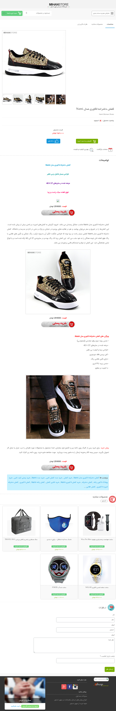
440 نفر (51, 141)
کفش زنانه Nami (38, 482)
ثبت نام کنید (15, 706)
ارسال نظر (109, 669)
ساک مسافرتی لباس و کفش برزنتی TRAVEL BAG (21, 539)
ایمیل (113, 625)
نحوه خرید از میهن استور (78, 704)
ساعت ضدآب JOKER (59, 587)
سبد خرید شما (12, 13)
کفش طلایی (90, 486)
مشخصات (110, 24)
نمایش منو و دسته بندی (101, 13)
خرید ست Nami (38, 477)
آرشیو (104, 501)
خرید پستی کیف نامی (22, 477)
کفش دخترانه (87, 482)
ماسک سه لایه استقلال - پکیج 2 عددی (59, 539)
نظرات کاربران (82, 24)
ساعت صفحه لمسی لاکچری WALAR (97, 587)
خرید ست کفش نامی (54, 477)
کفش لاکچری (25, 482)
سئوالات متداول (81, 696)
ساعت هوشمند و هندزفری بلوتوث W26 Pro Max (97, 539)
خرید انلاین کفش (52, 482)
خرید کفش (68, 477)
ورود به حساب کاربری (30, 706)
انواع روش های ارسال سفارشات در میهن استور (70, 700)
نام (114, 615)
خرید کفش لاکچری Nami (70, 482)
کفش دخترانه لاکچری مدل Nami (86, 477)
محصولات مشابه (97, 24)
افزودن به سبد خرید (84, 141)
